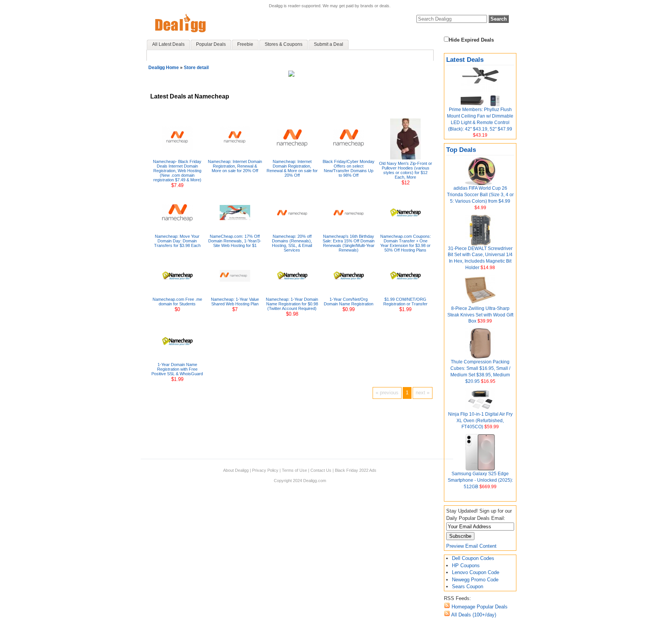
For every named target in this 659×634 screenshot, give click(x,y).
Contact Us (320, 470)
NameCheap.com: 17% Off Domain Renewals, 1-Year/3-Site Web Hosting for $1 (234, 241)
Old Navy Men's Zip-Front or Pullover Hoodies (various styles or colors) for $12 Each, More (405, 170)
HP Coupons (466, 565)
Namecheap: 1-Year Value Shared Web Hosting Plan (235, 301)
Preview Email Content (471, 546)
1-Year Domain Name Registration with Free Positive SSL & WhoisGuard (177, 369)
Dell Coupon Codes (473, 558)
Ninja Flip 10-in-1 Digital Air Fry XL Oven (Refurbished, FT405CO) (480, 420)
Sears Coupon (467, 586)
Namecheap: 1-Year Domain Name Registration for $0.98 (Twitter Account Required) (292, 304)
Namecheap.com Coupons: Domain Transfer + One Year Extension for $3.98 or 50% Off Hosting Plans (405, 243)
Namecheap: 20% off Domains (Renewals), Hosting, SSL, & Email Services (292, 243)
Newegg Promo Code (475, 579)
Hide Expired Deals (471, 40)
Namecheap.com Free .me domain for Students (177, 301)
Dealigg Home (163, 67)
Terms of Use (294, 470)
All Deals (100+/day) (473, 615)
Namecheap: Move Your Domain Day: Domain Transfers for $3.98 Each (177, 241)
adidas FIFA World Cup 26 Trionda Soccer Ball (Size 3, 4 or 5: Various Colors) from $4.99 (480, 195)
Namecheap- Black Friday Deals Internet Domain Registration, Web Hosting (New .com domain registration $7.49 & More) (177, 170)
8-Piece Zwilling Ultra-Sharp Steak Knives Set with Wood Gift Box (480, 315)
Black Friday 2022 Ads (355, 470)
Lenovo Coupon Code (475, 572)
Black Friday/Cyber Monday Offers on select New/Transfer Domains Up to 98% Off (349, 168)
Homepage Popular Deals (479, 607)
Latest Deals (465, 59)
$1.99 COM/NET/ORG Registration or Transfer (405, 301)
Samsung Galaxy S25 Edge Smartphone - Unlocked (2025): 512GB (480, 480)
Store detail (196, 67)
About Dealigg (236, 470)
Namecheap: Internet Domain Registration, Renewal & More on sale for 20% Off (235, 166)
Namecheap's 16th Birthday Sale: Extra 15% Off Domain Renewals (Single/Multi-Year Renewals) (349, 243)
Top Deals (461, 149)
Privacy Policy (265, 470)
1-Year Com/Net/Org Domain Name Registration (348, 301)
